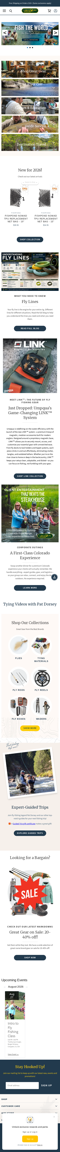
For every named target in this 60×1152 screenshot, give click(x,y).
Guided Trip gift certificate (24, 823)
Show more (30, 728)
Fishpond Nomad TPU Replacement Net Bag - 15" (46, 219)
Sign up (46, 1085)
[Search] (8, 11)
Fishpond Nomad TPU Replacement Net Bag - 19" (16, 219)
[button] (54, 577)
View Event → (13, 1054)
